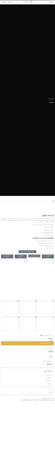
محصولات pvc (48, 377)
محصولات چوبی (48, 380)
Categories (51, 102)
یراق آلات (49, 383)
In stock (50, 392)
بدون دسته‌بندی (48, 375)
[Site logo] (27, 2)
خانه (53, 335)
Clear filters (50, 338)
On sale (50, 389)
